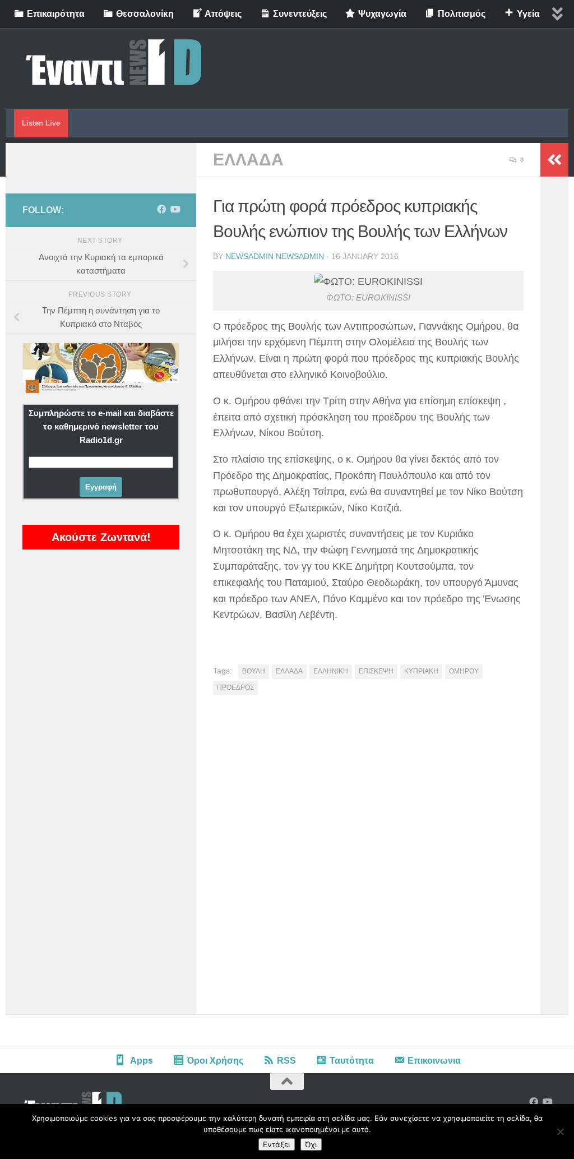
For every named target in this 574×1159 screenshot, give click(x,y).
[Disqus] (368, 859)
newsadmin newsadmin (274, 256)
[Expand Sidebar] (554, 160)
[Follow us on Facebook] (161, 209)
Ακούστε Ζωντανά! (101, 537)
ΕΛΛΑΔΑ (248, 159)
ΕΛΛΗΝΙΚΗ (330, 671)
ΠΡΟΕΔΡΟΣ (235, 687)
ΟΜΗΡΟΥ (464, 671)
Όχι (311, 1144)
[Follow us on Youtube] (174, 209)
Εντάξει (276, 1144)
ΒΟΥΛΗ (253, 671)
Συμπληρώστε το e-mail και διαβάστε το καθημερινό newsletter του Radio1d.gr (101, 426)
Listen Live (41, 123)
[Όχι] (560, 1131)
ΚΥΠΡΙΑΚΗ (421, 671)
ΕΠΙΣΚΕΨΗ (376, 671)
